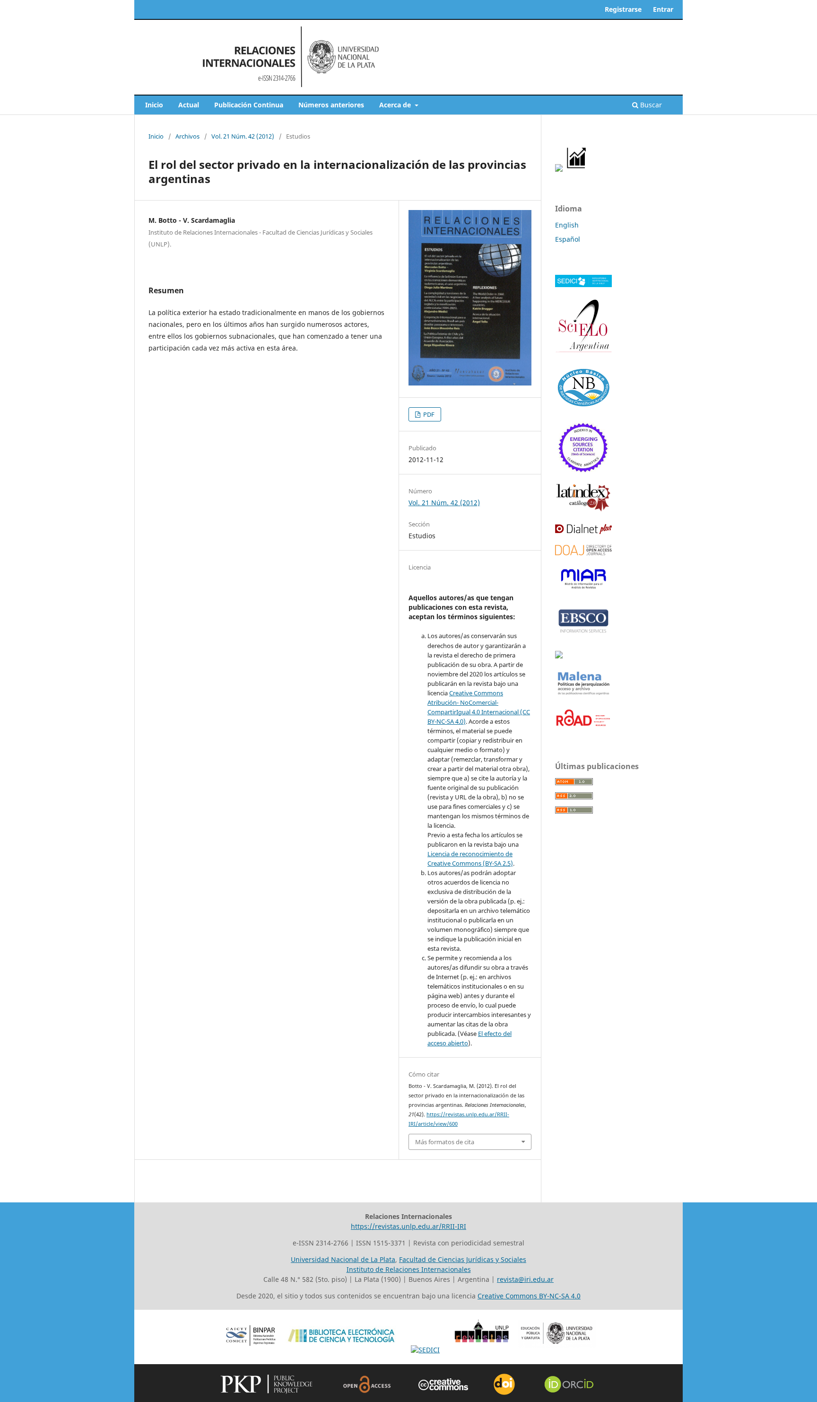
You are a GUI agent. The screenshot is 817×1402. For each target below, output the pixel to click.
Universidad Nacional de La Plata (343, 1259)
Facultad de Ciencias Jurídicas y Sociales (462, 1259)
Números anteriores (331, 104)
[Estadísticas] (577, 169)
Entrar (663, 9)
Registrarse (623, 9)
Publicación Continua (248, 104)
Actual (188, 104)
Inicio (154, 104)
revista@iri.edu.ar (525, 1279)
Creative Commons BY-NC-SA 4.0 (529, 1295)
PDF (428, 414)
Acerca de (396, 104)
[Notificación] (559, 169)
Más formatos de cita (444, 1142)
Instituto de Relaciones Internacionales (409, 1269)
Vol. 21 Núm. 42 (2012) (242, 136)
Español (567, 239)
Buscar (650, 104)
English (567, 224)
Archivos (187, 136)
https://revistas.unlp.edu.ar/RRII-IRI (408, 1226)
